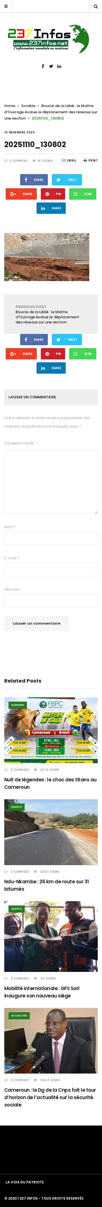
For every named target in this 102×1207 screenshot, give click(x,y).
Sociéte (28, 105)
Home (9, 105)
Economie (17, 705)
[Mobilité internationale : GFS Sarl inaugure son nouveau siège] (51, 936)
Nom (10, 527)
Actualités (19, 1015)
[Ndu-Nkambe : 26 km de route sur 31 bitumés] (51, 832)
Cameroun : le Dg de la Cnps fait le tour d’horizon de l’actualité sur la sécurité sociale (50, 1097)
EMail (71, 160)
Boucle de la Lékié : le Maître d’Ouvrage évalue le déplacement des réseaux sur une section (50, 112)
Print (93, 160)
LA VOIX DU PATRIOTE (25, 1182)
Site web (12, 589)
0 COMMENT (18, 161)
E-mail (11, 558)
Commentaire (21, 443)
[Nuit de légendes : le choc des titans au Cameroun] (51, 730)
